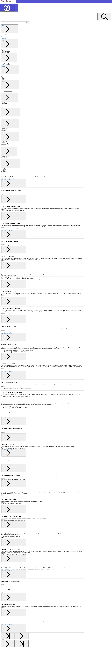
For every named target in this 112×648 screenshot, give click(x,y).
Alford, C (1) (4, 104)
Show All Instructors (4, 106)
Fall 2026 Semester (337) (5, 63)
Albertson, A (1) (4, 103)
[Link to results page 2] (8, 643)
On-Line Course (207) (5, 143)
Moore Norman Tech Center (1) (6, 52)
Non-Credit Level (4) (5, 131)
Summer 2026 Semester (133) (6, 64)
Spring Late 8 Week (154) (5, 144)
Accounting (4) (4, 34)
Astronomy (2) (4, 37)
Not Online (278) (4, 168)
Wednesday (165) (4, 76)
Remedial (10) (4, 130)
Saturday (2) (3, 79)
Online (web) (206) (4, 49)
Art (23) (3, 36)
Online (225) (4, 169)
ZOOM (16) (3, 50)
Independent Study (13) (5, 156)
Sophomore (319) (4, 128)
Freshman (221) (4, 129)
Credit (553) (3, 117)
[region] (15, 36)
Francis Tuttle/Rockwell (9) (6, 51)
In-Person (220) (4, 142)
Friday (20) (3, 78)
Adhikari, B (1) (4, 102)
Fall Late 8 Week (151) (5, 145)
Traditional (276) (4, 141)
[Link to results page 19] (22, 643)
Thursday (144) (4, 77)
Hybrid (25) (3, 170)
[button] (104, 16)
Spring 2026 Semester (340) (6, 62)
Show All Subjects (3, 38)
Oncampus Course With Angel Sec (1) (7, 158)
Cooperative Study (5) (5, 157)
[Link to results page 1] (8, 636)
